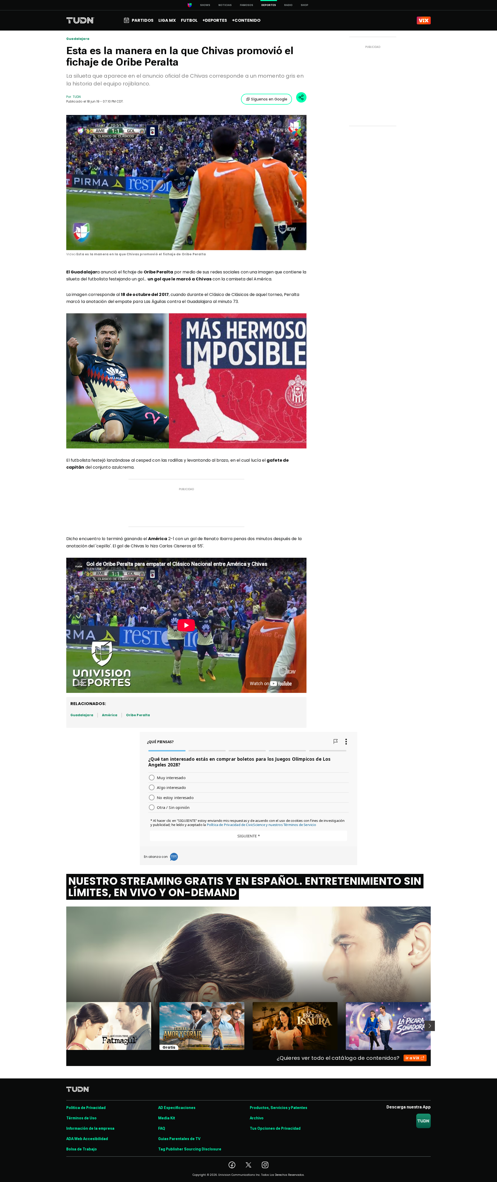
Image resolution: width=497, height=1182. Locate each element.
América (109, 715)
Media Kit (166, 1118)
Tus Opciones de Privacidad (275, 1128)
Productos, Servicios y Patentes (278, 1108)
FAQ (161, 1128)
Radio (288, 5)
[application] (186, 182)
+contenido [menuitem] (246, 20)
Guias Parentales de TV (179, 1139)
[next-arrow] (430, 1026)
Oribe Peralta (138, 715)
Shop (304, 5)
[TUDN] (80, 20)
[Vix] (424, 20)
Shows (205, 5)
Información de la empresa (90, 1128)
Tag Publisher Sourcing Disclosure (189, 1149)
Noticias (225, 5)
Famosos (246, 5)
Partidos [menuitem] (143, 20)
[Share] (301, 97)
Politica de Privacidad (86, 1108)
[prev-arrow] (63, 1026)
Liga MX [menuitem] (167, 20)
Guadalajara (77, 39)
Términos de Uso (81, 1118)
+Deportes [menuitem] (214, 20)
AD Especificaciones (176, 1108)
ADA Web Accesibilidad (87, 1139)
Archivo (257, 1118)
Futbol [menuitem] (189, 20)
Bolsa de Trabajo (81, 1149)
